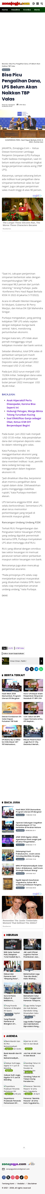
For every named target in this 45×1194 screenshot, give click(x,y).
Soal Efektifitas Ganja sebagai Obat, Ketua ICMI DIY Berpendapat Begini (24, 422)
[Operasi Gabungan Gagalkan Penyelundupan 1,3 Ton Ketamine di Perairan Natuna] (8, 827)
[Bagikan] (41, 105)
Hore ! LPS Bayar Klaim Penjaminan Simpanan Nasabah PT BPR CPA (33, 696)
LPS (11, 648)
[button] (33, 3)
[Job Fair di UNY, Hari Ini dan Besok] (32, 1045)
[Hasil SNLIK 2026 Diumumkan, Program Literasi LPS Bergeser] (12, 685)
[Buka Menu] (37, 3)
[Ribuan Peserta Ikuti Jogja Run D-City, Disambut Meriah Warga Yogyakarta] (33, 731)
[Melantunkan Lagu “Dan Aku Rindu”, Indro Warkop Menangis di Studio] (32, 966)
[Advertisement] (22, 37)
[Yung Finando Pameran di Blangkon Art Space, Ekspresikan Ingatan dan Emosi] (13, 1010)
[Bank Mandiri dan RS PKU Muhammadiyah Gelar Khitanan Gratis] (13, 1045)
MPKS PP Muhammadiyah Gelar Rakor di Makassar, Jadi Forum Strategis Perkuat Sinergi (29, 868)
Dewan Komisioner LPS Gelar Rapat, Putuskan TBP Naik (11, 719)
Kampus (7, 735)
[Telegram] (36, 669)
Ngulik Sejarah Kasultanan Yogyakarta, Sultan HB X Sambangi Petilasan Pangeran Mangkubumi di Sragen (29, 883)
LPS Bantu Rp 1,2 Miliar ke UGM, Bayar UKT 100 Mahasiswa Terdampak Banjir (11, 742)
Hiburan (9, 948)
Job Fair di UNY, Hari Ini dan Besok (32, 1054)
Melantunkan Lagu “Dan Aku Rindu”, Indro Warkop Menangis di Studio (32, 976)
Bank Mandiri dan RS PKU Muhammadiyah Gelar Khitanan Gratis (12, 1055)
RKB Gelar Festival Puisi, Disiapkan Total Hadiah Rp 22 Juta (12, 954)
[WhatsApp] (41, 669)
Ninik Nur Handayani (8, 104)
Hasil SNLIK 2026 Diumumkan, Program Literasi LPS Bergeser (11, 696)
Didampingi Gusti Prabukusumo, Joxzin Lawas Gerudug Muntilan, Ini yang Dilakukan (28, 855)
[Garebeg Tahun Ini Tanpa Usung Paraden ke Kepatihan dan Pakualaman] (32, 1068)
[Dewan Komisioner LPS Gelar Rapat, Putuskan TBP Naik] (12, 708)
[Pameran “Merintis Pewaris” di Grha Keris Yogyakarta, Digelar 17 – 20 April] (32, 1090)
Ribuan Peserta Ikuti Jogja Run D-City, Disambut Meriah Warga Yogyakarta (32, 742)
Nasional (6, 70)
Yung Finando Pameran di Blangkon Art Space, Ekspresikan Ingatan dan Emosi (12, 1021)
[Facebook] (27, 669)
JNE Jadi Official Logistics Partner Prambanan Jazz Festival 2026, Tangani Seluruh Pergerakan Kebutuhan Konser (32, 954)
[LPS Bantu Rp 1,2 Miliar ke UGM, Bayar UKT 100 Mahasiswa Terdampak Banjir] (12, 731)
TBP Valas (20, 648)
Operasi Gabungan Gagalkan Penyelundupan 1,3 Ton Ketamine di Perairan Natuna (29, 825)
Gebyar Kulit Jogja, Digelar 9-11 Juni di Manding (12, 1077)
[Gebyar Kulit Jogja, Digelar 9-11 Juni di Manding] (13, 1067)
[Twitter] (32, 669)
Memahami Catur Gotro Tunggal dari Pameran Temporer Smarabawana (32, 998)
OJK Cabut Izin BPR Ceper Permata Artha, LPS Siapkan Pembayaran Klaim (33, 719)
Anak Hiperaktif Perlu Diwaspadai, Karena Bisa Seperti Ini (21, 404)
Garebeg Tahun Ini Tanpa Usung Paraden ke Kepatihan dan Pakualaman (32, 1079)
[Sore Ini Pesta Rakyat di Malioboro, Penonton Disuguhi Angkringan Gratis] (13, 988)
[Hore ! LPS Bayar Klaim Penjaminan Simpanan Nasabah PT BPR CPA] (33, 685)
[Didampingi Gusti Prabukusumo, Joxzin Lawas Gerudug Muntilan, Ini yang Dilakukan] (8, 855)
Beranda (5, 64)
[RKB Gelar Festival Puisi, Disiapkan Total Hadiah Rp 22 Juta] (13, 944)
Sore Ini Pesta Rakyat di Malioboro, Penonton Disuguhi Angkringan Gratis (12, 998)
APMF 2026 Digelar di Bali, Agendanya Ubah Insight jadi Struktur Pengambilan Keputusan (28, 840)
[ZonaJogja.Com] (16, 3)
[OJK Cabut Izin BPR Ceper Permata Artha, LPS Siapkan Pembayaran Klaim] (33, 708)
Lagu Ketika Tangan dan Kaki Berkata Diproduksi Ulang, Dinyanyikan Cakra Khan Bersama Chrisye (32, 1024)
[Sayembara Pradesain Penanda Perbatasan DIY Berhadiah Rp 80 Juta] (13, 1090)
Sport (28, 735)
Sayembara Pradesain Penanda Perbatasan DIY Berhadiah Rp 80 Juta (12, 1100)
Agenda (9, 1049)
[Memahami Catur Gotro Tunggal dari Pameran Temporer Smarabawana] (32, 988)
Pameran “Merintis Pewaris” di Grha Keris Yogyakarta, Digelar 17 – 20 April (32, 1100)
